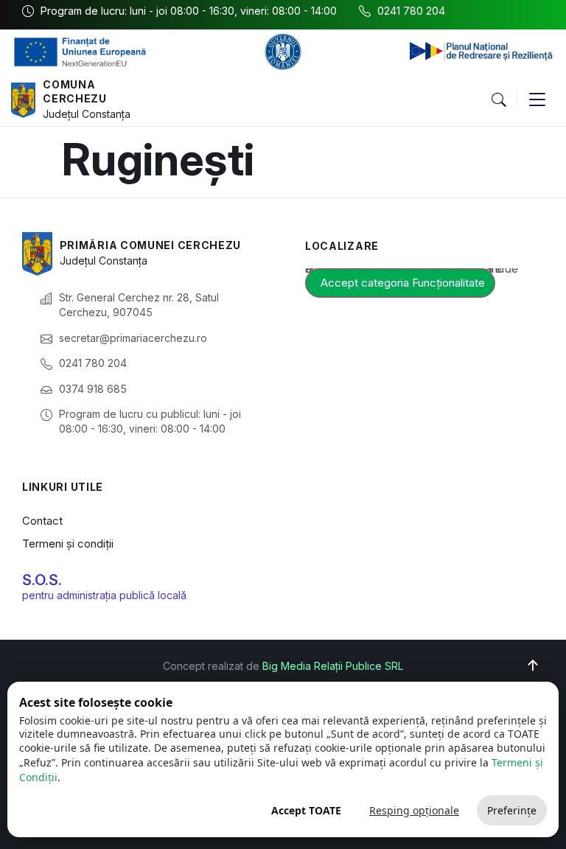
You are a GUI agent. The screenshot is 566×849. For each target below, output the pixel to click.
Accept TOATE (306, 810)
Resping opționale (414, 810)
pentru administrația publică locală (104, 595)
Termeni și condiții (67, 544)
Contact (42, 521)
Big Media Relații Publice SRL (332, 666)
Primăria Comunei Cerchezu (151, 245)
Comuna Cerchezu (75, 91)
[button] (498, 100)
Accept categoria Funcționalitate (403, 283)
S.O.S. (42, 580)
